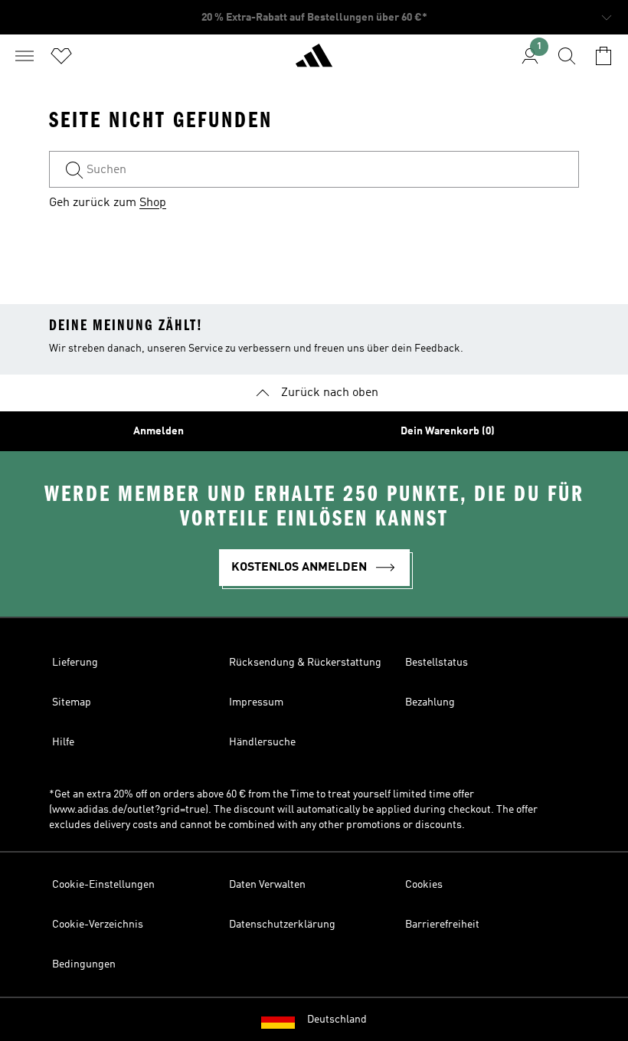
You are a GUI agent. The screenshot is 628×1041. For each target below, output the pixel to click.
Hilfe (63, 742)
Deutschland (337, 1019)
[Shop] (314, 62)
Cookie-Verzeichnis (97, 924)
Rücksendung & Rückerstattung (305, 662)
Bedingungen (84, 964)
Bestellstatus (436, 662)
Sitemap (71, 702)
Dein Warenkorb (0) (448, 431)
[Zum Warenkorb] (603, 56)
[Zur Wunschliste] (61, 56)
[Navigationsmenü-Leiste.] (24, 56)
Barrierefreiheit (442, 924)
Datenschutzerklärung (282, 924)
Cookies (424, 884)
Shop (152, 203)
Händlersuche (262, 742)
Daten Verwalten (267, 884)
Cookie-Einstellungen (103, 884)
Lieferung (75, 662)
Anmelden (158, 431)
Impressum (256, 702)
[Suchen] (566, 56)
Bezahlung (430, 702)
